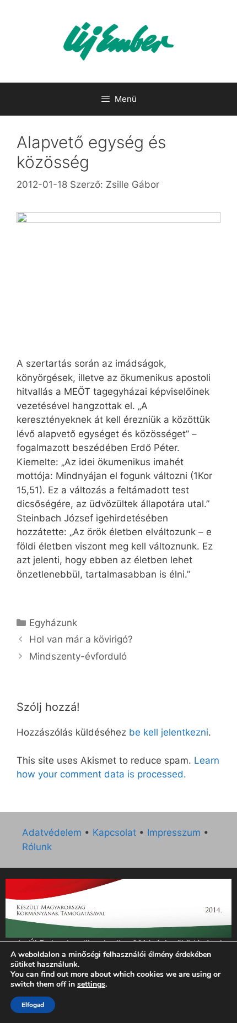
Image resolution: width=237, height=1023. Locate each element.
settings (91, 984)
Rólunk (37, 846)
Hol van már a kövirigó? (81, 639)
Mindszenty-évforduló (78, 656)
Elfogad (32, 1004)
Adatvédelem (52, 832)
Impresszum (174, 832)
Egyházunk (53, 622)
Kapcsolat (114, 832)
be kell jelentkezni (168, 732)
